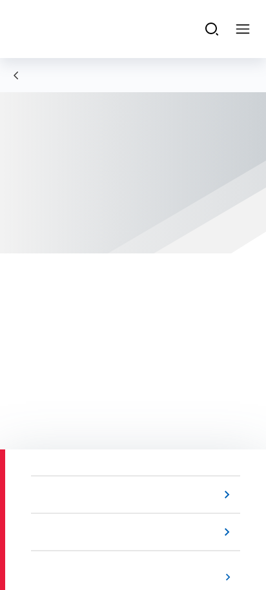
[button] (138, 494)
